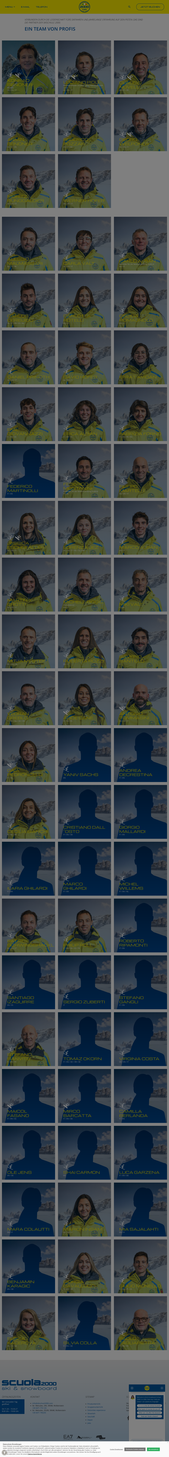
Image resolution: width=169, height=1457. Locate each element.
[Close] (6, 1450)
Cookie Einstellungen (116, 1449)
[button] (4, 1452)
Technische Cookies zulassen (135, 1449)
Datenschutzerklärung (35, 1454)
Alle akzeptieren (153, 1449)
